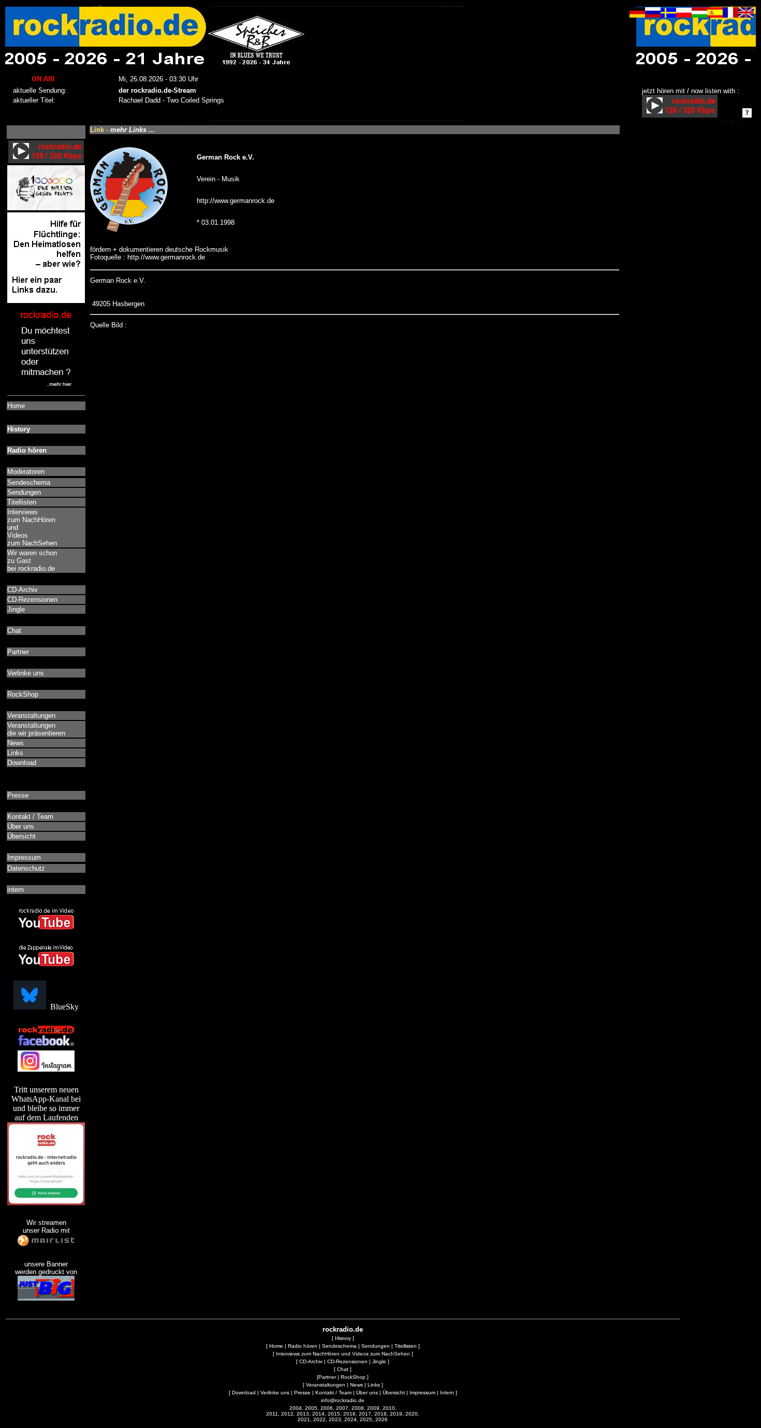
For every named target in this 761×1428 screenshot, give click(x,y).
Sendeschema (339, 1346)
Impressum (422, 1392)
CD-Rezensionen (347, 1361)
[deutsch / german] (637, 14)
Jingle (379, 1361)
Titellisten (405, 1346)
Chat (342, 1369)
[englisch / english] (746, 14)
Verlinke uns (274, 1392)
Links (374, 1385)
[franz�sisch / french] (730, 14)
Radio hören (302, 1346)
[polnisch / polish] (684, 14)
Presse (302, 1392)
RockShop (353, 1377)
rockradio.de (343, 1329)
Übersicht (394, 1392)
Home (276, 1346)
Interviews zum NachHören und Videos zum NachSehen (343, 1354)
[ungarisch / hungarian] (699, 14)
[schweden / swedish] (668, 14)
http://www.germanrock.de (235, 201)
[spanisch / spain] (715, 14)
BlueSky (62, 1006)
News (356, 1385)
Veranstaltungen (325, 1385)
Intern (447, 1392)
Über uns (367, 1392)
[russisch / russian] (653, 14)
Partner (327, 1377)
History (343, 1338)
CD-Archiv (311, 1361)
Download (244, 1392)
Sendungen (375, 1346)
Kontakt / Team (333, 1392)
